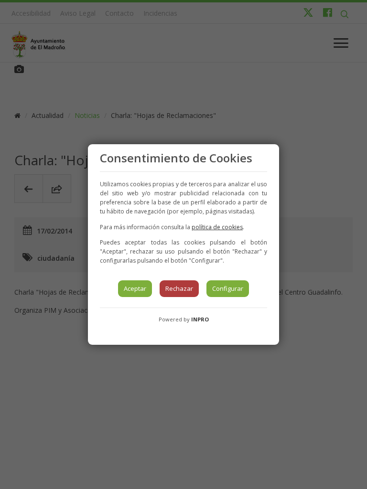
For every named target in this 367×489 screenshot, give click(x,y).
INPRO (200, 319)
